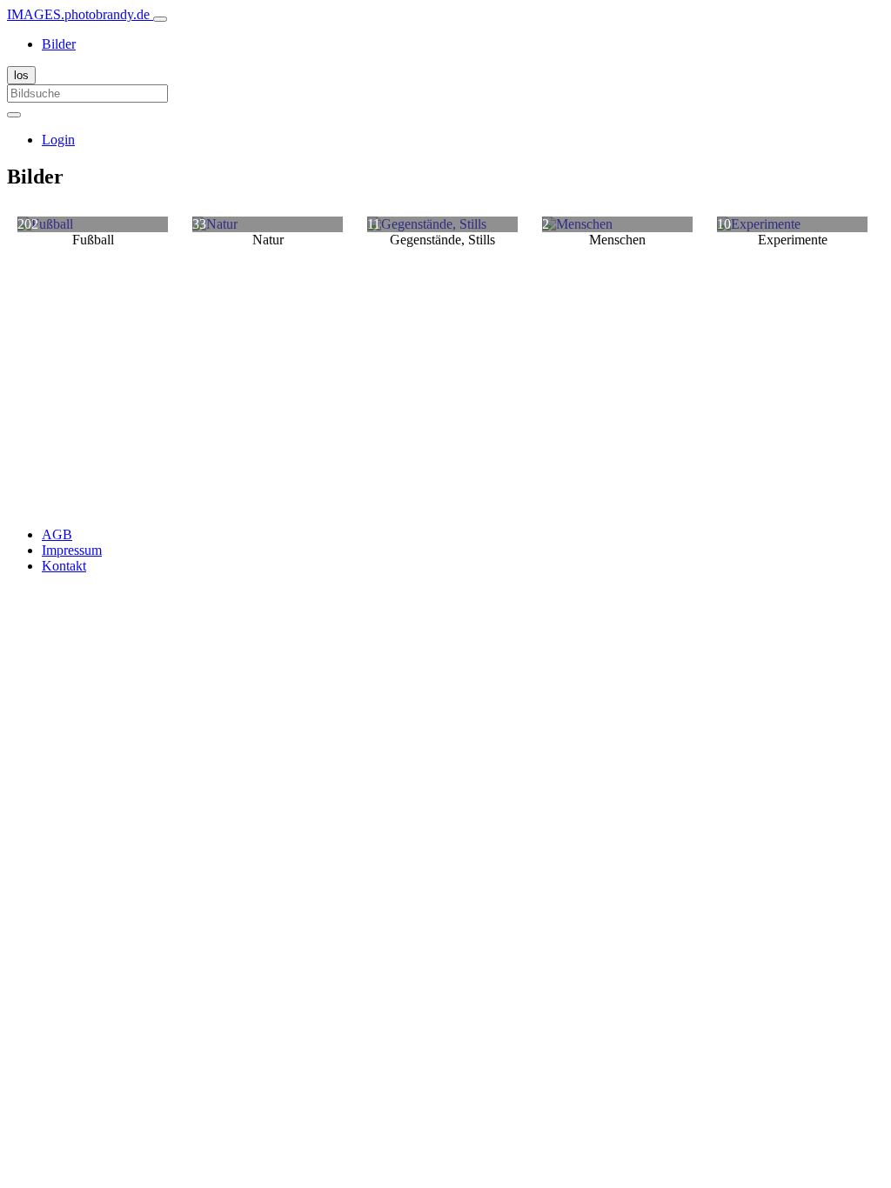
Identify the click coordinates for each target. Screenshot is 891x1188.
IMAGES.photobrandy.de (80, 14)
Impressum (72, 550)
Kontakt (64, 565)
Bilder (59, 44)
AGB (57, 534)
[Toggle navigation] (160, 19)
